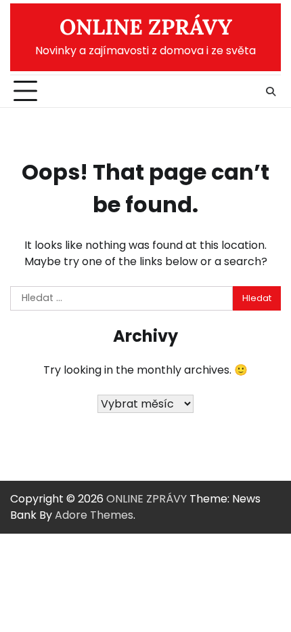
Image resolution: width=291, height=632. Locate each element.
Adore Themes (94, 515)
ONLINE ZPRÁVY (146, 27)
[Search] (271, 91)
